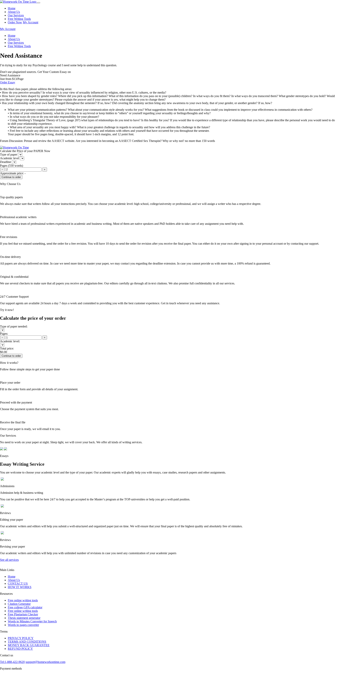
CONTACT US (18, 583)
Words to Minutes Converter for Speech (32, 621)
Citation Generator (19, 603)
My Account (30, 22)
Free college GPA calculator (25, 607)
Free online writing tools (23, 600)
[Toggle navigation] (38, 2)
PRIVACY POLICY (21, 638)
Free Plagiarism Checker (23, 614)
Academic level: (10, 341)
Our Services (16, 15)
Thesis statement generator (24, 617)
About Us (14, 11)
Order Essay (7, 82)
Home (11, 8)
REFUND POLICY (20, 648)
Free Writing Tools (19, 18)
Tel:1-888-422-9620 (12, 662)
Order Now (15, 22)
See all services (9, 559)
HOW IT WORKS (19, 587)
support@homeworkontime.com (45, 662)
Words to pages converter (23, 625)
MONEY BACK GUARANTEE (29, 645)
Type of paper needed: (13, 326)
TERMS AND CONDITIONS (27, 641)
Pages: (4, 333)
